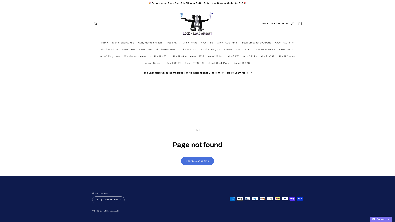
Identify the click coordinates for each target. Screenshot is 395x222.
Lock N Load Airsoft (109, 211)
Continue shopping (197, 161)
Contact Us (382, 219)
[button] (95, 23)
